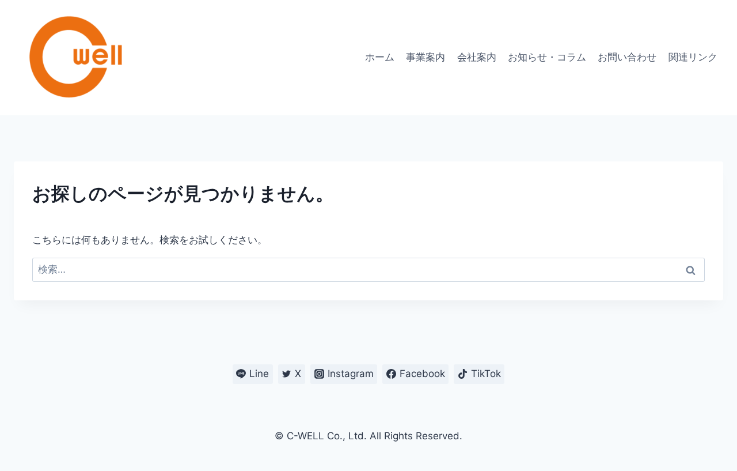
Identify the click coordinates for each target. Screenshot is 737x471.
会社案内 (476, 57)
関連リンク (692, 57)
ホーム (379, 57)
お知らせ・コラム (547, 57)
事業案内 (425, 57)
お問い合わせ (627, 57)
